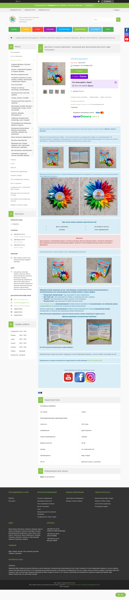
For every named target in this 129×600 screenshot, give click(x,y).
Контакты (89, 5)
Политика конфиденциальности (91, 584)
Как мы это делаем (43, 506)
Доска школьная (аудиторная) (21, 137)
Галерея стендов (16, 175)
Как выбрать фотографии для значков (20, 200)
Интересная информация (19, 171)
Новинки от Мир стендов (102, 501)
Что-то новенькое (16, 56)
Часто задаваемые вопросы (20, 179)
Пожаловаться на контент (74, 584)
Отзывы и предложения (44, 498)
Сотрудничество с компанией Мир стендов (20, 188)
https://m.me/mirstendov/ (22, 306)
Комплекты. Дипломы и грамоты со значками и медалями (59, 38)
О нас (38, 29)
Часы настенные (16, 84)
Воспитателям (64, 29)
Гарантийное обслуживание (75, 498)
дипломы (50, 304)
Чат (122, 595)
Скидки (26, 29)
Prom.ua (73, 583)
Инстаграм (12, 501)
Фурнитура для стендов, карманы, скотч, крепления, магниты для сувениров (20, 145)
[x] (41, 393)
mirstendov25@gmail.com (21, 302)
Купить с (76, 76)
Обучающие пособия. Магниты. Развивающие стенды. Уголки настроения (21, 108)
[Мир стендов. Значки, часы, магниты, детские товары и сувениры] (13, 23)
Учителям (50, 29)
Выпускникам (80, 29)
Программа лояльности (44, 501)
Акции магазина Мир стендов (104, 498)
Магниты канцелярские (19, 140)
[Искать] (118, 19)
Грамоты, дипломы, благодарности (27, 38)
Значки (42, 304)
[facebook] (39, 393)
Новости (13, 167)
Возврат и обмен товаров (74, 501)
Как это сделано (16, 183)
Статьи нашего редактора (103, 503)
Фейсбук (11, 498)
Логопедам (95, 29)
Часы (108, 29)
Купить (80, 71)
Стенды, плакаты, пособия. (20, 98)
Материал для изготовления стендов (20, 194)
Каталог (14, 29)
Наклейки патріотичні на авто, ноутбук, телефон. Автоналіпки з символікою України (21, 79)
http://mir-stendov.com (95, 360)
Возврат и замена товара (19, 205)
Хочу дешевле (15, 52)
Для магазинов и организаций (21, 150)
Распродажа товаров (101, 506)
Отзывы (13, 159)
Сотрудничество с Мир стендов (46, 517)
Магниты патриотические (19, 74)
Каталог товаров (16, 60)
